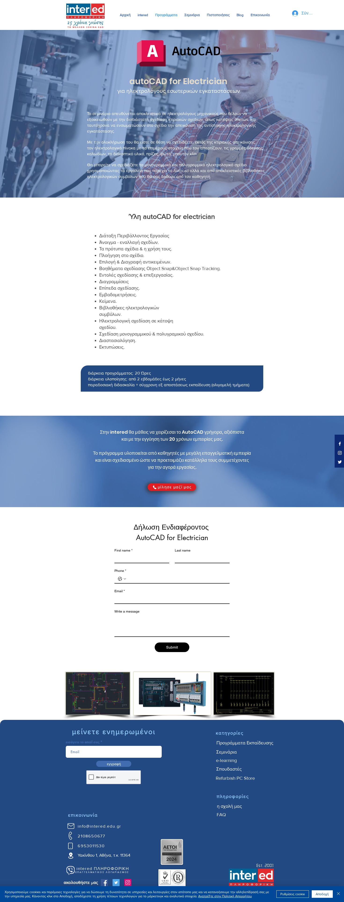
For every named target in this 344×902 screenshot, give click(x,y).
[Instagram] (127, 882)
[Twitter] (116, 882)
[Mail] (71, 826)
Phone (120, 571)
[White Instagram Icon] (339, 452)
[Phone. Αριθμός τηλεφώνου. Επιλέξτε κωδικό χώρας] (122, 579)
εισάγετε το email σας (82, 742)
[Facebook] (104, 882)
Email (119, 591)
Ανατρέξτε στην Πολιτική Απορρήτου (225, 896)
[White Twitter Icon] (339, 462)
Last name (182, 550)
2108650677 (91, 836)
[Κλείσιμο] (338, 894)
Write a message (126, 611)
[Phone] (70, 835)
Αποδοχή (322, 894)
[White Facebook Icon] (339, 443)
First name (123, 550)
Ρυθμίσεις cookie (292, 894)
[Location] (70, 855)
